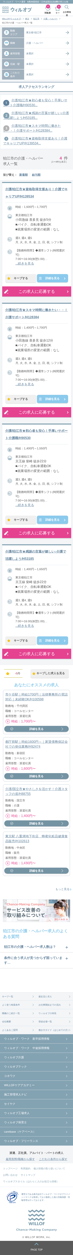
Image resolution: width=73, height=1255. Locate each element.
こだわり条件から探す (53, 1159)
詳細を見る (52, 278)
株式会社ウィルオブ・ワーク (46, 1194)
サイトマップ (28, 1175)
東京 (27, 19)
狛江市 (36, 19)
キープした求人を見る (50, 673)
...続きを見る (24, 263)
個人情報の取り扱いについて (49, 1168)
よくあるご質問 (10, 1030)
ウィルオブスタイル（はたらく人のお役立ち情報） (31, 1181)
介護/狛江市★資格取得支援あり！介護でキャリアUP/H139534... (35, 141)
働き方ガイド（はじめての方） (54, 1030)
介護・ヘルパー (50, 19)
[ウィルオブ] (17, 10)
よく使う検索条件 (11, 1005)
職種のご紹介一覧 (11, 1013)
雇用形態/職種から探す (20, 1159)
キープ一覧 (7, 996)
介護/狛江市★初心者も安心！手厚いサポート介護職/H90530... (35, 103)
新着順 (23, 174)
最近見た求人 (45, 996)
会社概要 (6, 1021)
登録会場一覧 (45, 1021)
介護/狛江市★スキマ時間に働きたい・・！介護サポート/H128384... (32, 128)
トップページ (10, 1168)
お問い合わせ (10, 1175)
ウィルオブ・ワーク (12, 2)
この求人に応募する (36, 291)
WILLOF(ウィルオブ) (11, 19)
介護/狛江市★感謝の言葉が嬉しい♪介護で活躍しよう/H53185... (36, 115)
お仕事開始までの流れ (50, 1005)
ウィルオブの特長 (47, 1013)
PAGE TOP (37, 1249)
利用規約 (25, 1168)
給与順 (36, 174)
